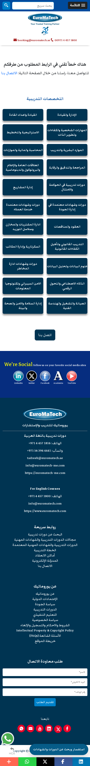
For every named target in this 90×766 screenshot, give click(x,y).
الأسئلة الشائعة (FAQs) (45, 635)
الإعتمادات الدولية (45, 598)
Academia (58, 383)
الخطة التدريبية (45, 550)
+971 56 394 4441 (39, 450)
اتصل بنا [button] (45, 335)
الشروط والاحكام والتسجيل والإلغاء (45, 625)
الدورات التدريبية (45, 609)
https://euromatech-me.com (45, 472)
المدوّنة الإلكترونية (45, 560)
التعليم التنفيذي (45, 614)
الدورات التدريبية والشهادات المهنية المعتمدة (45, 544)
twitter (32, 383)
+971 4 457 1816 (39, 443)
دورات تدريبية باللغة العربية (45, 435)
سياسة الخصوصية (45, 619)
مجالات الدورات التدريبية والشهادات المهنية (45, 539)
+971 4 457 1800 (39, 496)
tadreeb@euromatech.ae (45, 458)
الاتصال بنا (9, 73)
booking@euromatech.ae (34, 40)
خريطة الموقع (45, 640)
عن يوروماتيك (45, 593)
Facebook (45, 383)
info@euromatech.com (45, 503)
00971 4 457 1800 (65, 40)
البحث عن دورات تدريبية (45, 534)
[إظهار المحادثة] (7, 738)
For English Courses (45, 488)
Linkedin (18, 383)
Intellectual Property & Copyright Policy (45, 630)
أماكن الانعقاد (45, 555)
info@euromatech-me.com (45, 465)
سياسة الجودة (45, 604)
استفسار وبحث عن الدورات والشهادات (59, 749)
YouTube (72, 383)
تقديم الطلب (45, 702)
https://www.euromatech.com (45, 511)
